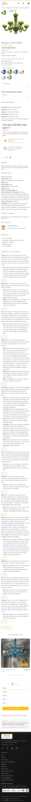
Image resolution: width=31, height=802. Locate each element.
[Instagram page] (7, 748)
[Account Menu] (23, 3)
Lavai (7, 50)
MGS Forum (4, 766)
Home (2, 755)
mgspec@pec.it (7, 777)
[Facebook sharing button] (6, 157)
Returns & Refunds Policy (7, 779)
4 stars (5, 691)
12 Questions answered (17, 58)
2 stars (5, 699)
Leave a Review (15, 708)
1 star (4, 703)
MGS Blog (3, 764)
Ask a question (6, 627)
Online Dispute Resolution (7, 775)
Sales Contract (4, 768)
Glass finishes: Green (8, 67)
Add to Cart (24, 664)
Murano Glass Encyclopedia (7, 762)
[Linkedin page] (12, 748)
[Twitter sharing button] (10, 157)
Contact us (11, 744)
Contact (3, 757)
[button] (8, 675)
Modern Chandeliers (11, 55)
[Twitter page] (17, 748)
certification (25, 199)
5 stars (5, 688)
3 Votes (9, 58)
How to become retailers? (7, 771)
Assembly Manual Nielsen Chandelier (16, 228)
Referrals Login (4, 773)
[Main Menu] (18, 3)
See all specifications (6, 64)
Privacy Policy (4, 759)
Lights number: (6, 83)
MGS (20, 800)
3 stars (5, 695)
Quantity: (4, 94)
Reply (4, 280)
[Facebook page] (2, 748)
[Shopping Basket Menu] (28, 3)
